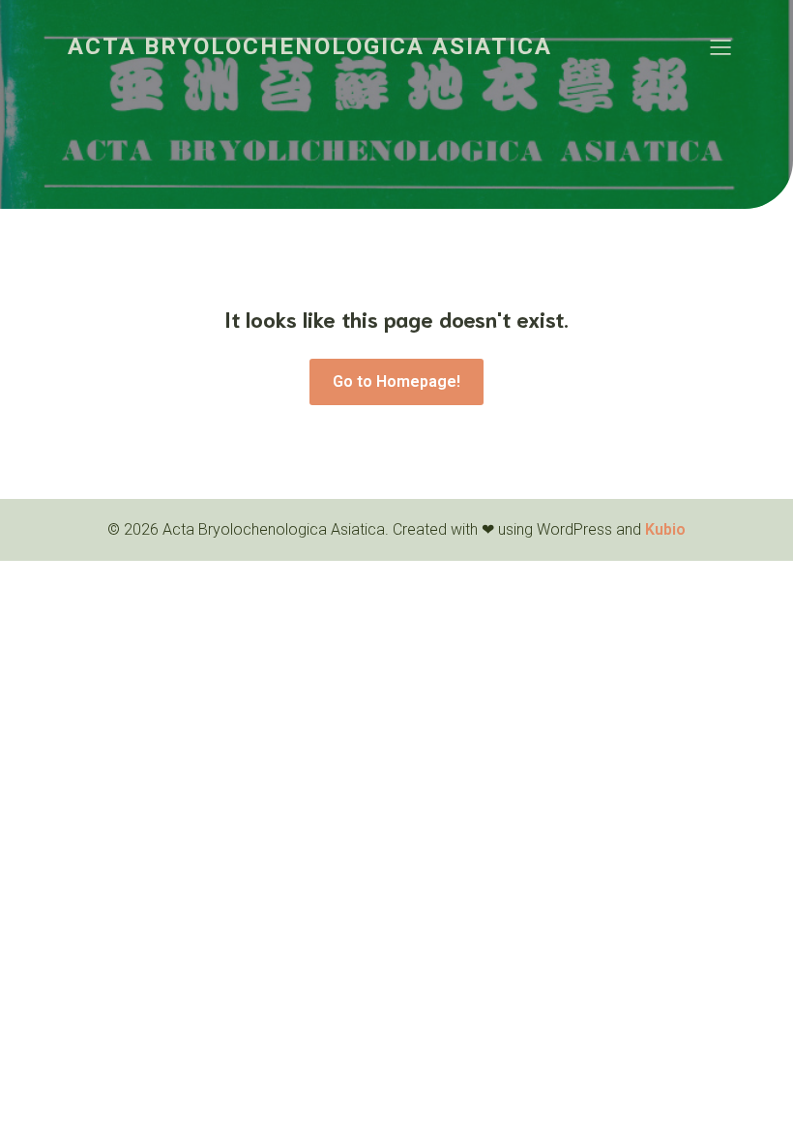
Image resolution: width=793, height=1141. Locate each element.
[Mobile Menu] (720, 46)
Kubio (665, 529)
